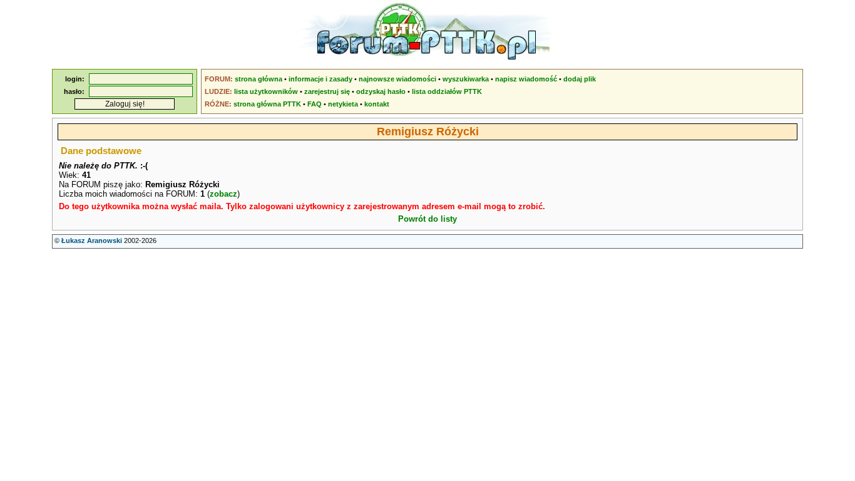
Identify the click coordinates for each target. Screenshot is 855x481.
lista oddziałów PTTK (447, 91)
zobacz (223, 194)
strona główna (258, 79)
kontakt (376, 104)
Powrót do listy (427, 219)
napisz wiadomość (526, 79)
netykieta (343, 104)
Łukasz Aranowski (91, 240)
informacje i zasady (320, 79)
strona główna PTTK (267, 104)
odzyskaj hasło (381, 91)
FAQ (314, 104)
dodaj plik (579, 79)
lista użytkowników (266, 91)
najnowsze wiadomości (397, 79)
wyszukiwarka (466, 79)
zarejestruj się (327, 91)
